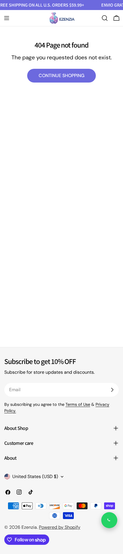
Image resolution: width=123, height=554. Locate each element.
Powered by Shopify (59, 527)
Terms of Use (78, 404)
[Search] (104, 18)
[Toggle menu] (6, 18)
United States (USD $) (35, 476)
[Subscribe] (112, 390)
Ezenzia (29, 527)
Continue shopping (61, 76)
